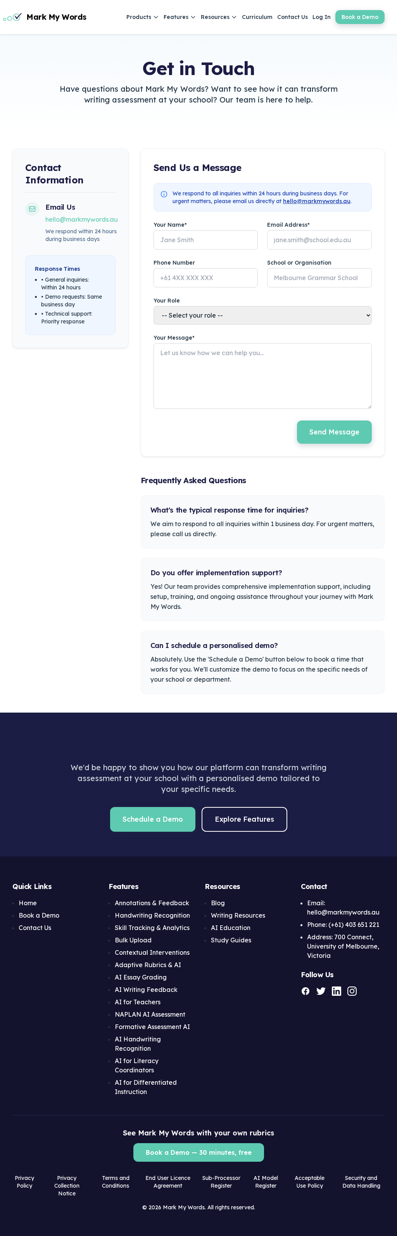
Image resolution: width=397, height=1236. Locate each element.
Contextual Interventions (152, 952)
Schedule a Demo (153, 819)
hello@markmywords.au (81, 219)
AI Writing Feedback (146, 989)
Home (28, 903)
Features (176, 17)
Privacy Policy (24, 1181)
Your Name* (170, 224)
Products (138, 17)
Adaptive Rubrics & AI (148, 965)
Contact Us (292, 17)
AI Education (230, 928)
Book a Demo (360, 17)
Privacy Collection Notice (66, 1185)
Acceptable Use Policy (310, 1181)
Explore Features (244, 819)
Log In (321, 17)
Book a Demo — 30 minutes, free (199, 1152)
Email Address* (288, 224)
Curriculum (257, 17)
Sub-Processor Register (221, 1181)
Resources (215, 17)
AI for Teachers (138, 1002)
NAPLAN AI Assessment (150, 1014)
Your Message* (174, 337)
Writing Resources (238, 915)
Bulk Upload (133, 940)
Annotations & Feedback (152, 903)
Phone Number (174, 262)
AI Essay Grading (141, 977)
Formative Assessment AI (152, 1027)
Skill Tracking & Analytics (152, 928)
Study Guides (231, 940)
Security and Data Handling (361, 1181)
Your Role (167, 300)
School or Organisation (299, 262)
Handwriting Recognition (152, 915)
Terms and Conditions (115, 1181)
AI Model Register (266, 1181)
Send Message (334, 431)
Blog (218, 903)
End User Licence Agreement (167, 1181)
